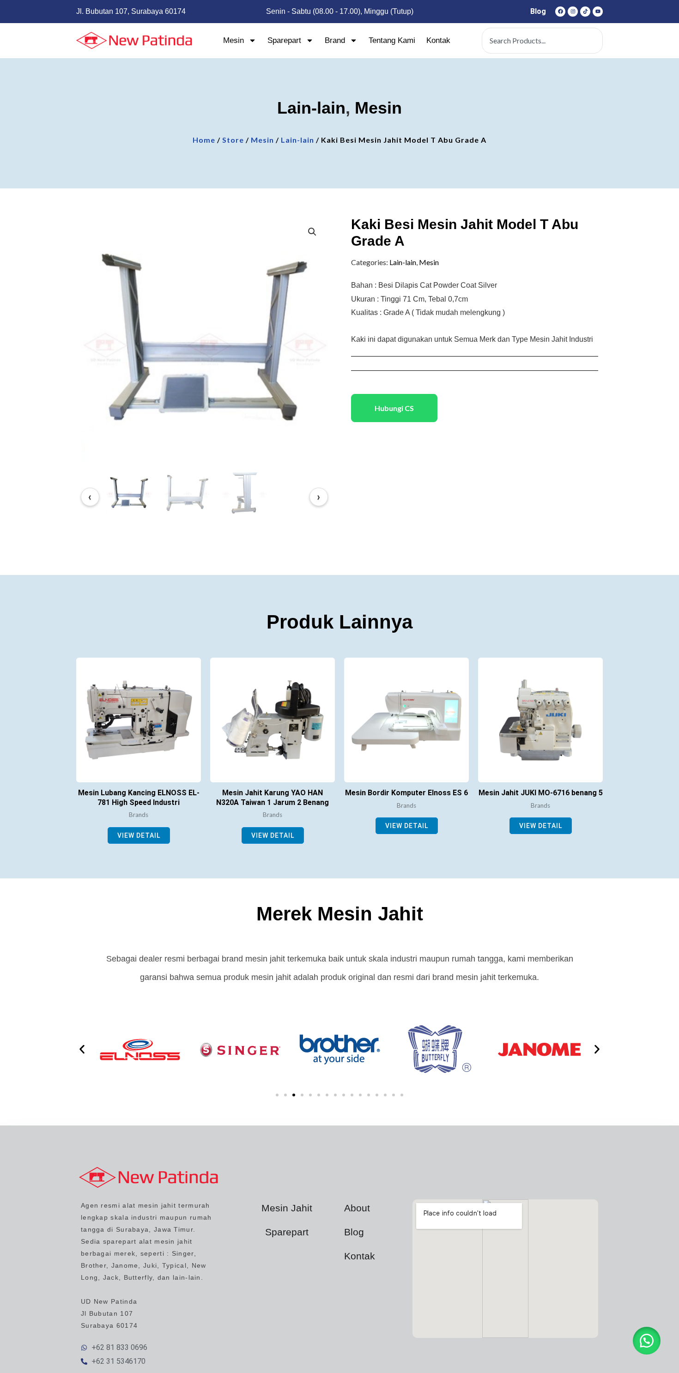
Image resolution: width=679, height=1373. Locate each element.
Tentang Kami (392, 40)
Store (233, 139)
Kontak (438, 40)
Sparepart (284, 40)
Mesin (233, 40)
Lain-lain (311, 107)
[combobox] (542, 41)
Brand (335, 40)
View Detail (138, 835)
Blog (538, 11)
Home (204, 139)
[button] (312, 232)
